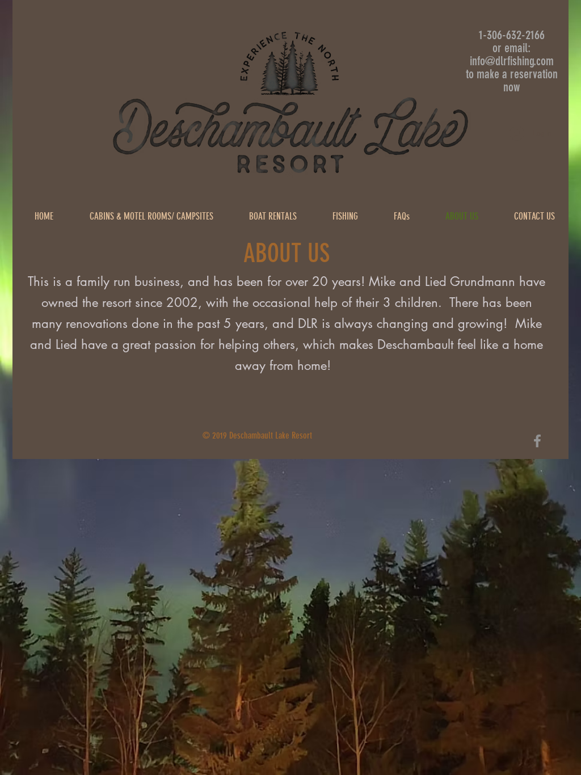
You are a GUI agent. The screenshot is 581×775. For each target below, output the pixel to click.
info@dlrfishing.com (512, 61)
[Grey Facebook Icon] (537, 440)
